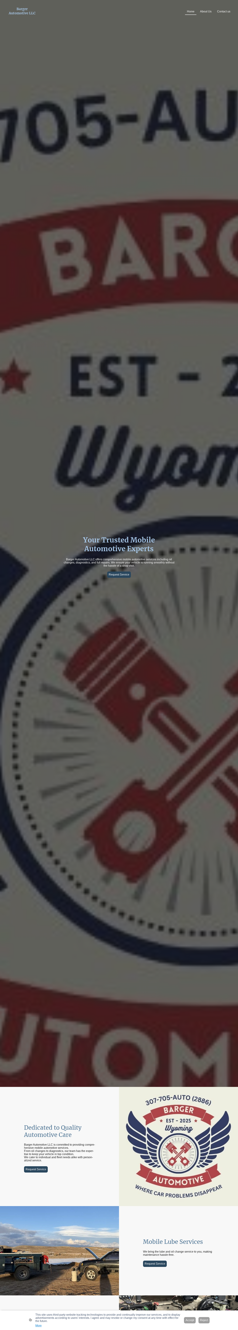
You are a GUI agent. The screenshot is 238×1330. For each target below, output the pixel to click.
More (38, 1325)
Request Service (119, 574)
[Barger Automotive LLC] (22, 18)
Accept (190, 1320)
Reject (204, 1320)
